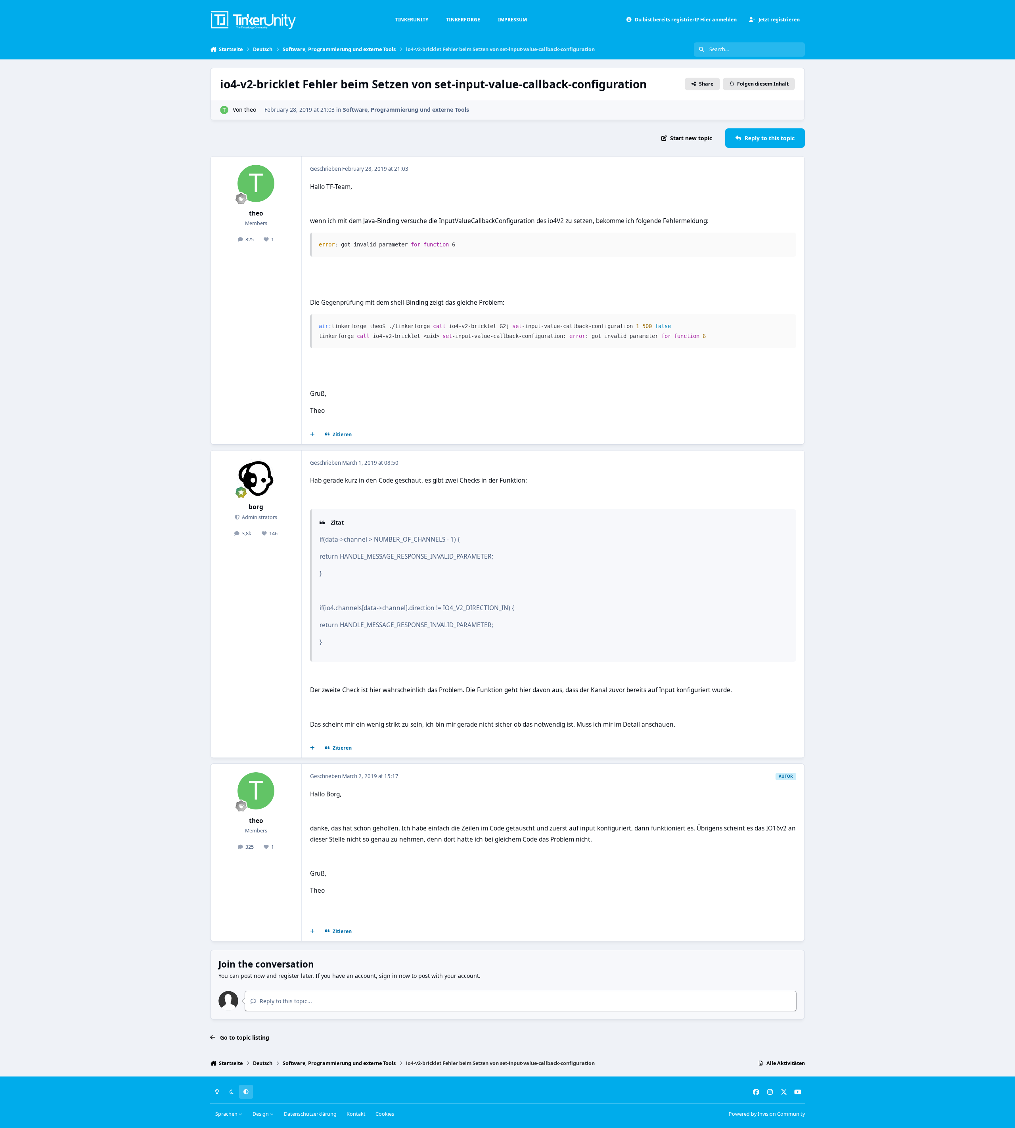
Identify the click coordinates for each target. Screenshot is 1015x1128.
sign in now (394, 975)
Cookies (384, 1114)
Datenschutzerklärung (310, 1114)
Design (261, 1114)
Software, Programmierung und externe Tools (406, 109)
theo (250, 109)
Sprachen (227, 1114)
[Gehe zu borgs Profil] (256, 477)
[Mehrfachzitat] (312, 434)
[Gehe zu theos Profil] (224, 110)
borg (256, 507)
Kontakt (356, 1114)
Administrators (259, 517)
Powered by (767, 1114)
